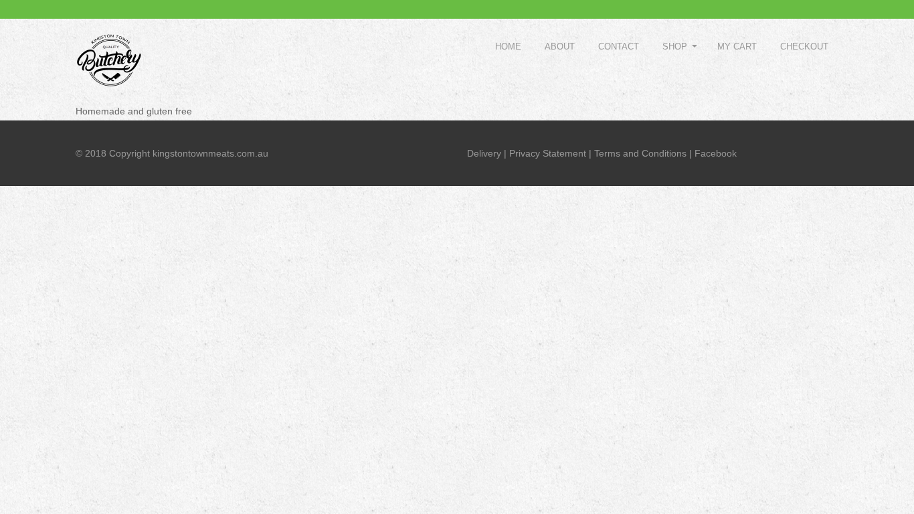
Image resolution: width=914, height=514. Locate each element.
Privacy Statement (547, 153)
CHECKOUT (804, 46)
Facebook (716, 153)
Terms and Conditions (640, 153)
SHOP (674, 46)
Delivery (484, 153)
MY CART (737, 46)
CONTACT (618, 46)
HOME (508, 46)
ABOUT (560, 46)
